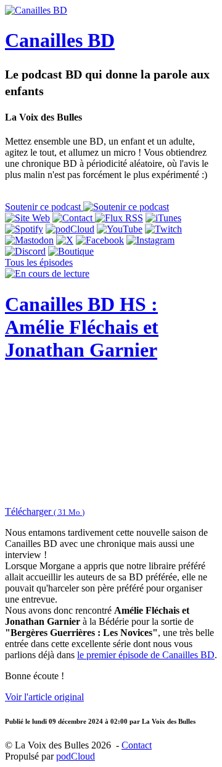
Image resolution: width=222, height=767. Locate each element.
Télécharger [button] (44, 511)
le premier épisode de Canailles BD (146, 655)
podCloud (75, 756)
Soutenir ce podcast (44, 206)
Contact (136, 745)
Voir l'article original (44, 697)
